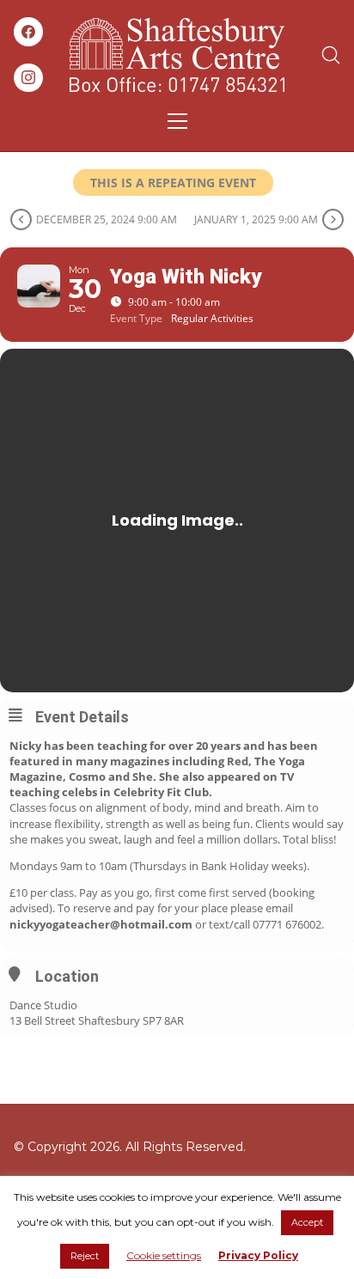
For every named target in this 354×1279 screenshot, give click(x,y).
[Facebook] (28, 31)
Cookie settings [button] (163, 1255)
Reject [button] (84, 1256)
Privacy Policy (258, 1255)
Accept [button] (307, 1222)
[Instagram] (28, 78)
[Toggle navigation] (177, 121)
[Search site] (330, 55)
